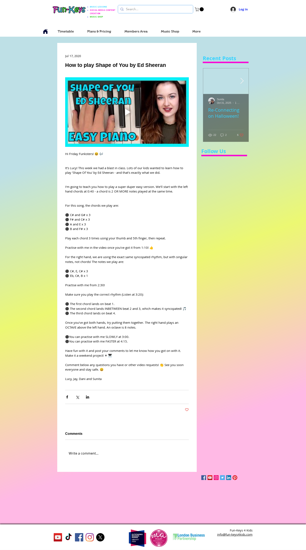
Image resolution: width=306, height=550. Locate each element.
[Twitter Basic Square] (222, 477)
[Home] (45, 31)
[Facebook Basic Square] (203, 477)
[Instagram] (216, 477)
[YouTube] (210, 477)
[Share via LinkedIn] (88, 397)
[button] (200, 9)
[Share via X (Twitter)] (77, 397)
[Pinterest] (235, 477)
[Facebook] (79, 537)
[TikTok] (68, 537)
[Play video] (127, 112)
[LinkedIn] (228, 477)
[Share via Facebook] (67, 397)
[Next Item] (242, 81)
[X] (100, 537)
